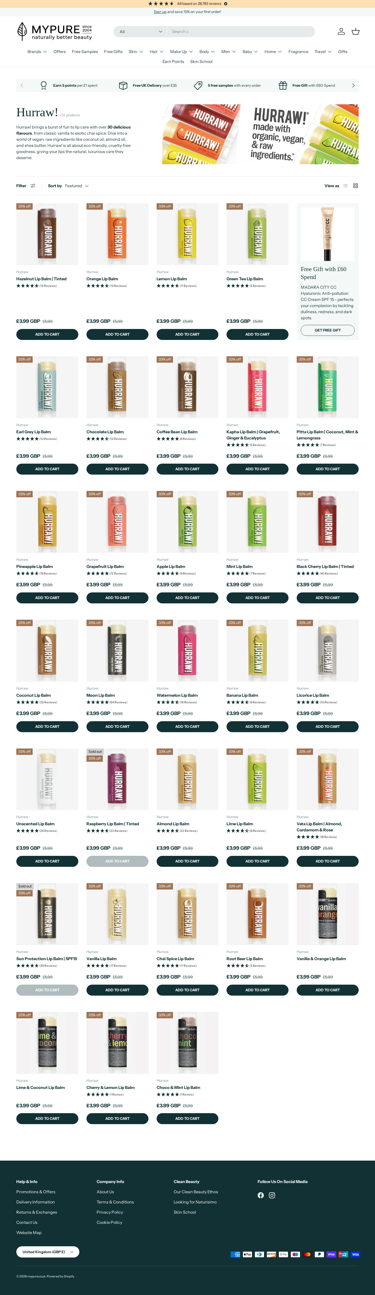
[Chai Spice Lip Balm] (188, 914)
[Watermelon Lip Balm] (188, 651)
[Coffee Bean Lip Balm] (188, 387)
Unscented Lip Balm (35, 823)
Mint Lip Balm (240, 566)
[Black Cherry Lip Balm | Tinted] (328, 522)
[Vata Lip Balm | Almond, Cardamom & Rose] (328, 779)
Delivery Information (35, 1201)
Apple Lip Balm (171, 566)
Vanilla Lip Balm (101, 958)
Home (270, 51)
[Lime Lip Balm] (258, 779)
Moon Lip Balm (100, 695)
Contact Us (27, 1222)
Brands (34, 51)
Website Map (29, 1232)
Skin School (201, 61)
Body (204, 51)
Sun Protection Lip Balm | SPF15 (46, 958)
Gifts (342, 51)
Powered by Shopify (60, 1276)
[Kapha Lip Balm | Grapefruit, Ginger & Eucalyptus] (258, 387)
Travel (320, 51)
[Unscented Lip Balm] (47, 779)
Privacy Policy (110, 1212)
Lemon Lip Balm (172, 278)
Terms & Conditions (115, 1201)
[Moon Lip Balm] (117, 651)
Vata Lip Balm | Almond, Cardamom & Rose (319, 826)
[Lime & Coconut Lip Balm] (47, 1043)
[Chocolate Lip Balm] (117, 387)
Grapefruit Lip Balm (105, 566)
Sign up (160, 11)
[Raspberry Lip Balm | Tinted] (117, 779)
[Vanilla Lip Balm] (117, 914)
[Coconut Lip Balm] (47, 651)
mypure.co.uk (36, 1276)
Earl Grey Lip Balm (33, 431)
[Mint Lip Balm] (258, 522)
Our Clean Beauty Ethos (196, 1191)
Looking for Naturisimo (195, 1201)
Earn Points (173, 61)
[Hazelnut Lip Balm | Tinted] (47, 234)
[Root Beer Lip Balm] (258, 914)
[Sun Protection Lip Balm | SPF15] (47, 914)
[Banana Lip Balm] (258, 651)
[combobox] (214, 31)
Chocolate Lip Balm (105, 431)
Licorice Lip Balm (313, 695)
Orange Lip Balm (102, 278)
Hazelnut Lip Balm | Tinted (41, 278)
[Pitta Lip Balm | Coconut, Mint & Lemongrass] (328, 387)
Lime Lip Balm (240, 823)
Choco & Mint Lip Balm (178, 1087)
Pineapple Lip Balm (34, 566)
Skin (133, 51)
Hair (154, 51)
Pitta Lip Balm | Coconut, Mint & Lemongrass (327, 434)
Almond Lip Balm (173, 823)
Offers (60, 51)
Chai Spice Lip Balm (175, 958)
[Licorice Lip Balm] (328, 651)
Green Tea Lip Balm (245, 278)
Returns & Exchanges (36, 1212)
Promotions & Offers (35, 1191)
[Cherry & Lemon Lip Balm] (117, 1043)
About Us (105, 1191)
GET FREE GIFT (328, 330)
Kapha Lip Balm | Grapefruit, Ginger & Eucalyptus (253, 434)
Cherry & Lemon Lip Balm (110, 1087)
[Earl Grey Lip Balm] (47, 387)
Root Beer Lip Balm (245, 958)
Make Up (178, 51)
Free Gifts (113, 51)
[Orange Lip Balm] (117, 234)
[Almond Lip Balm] (188, 779)
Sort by (55, 185)
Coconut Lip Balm (33, 695)
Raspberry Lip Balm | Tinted (112, 823)
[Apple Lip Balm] (188, 522)
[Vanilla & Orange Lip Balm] (328, 914)
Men (225, 51)
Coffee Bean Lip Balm (177, 431)
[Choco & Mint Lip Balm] (188, 1043)
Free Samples (85, 51)
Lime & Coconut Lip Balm (40, 1087)
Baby (247, 51)
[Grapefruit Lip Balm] (117, 522)
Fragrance (298, 51)
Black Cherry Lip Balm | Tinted (325, 566)
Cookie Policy (109, 1222)
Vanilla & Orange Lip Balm (321, 958)
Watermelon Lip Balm (177, 695)
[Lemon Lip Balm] (188, 234)
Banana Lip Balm (242, 695)
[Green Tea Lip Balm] (258, 234)
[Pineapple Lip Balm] (47, 522)
